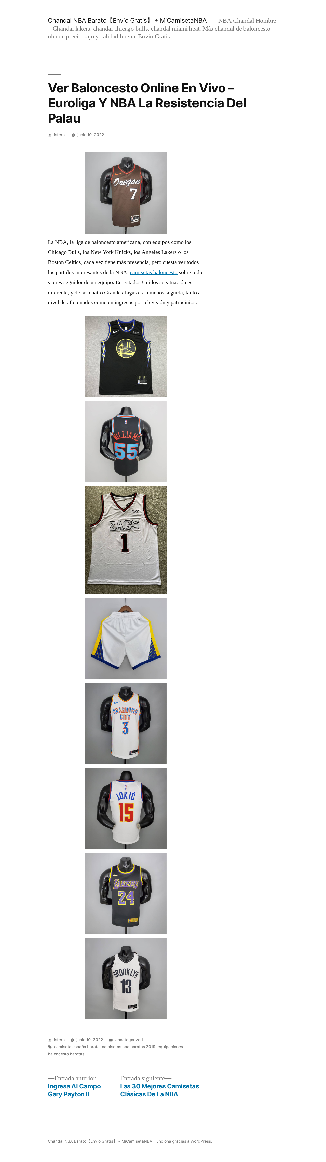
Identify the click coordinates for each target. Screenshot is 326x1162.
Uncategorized (129, 1039)
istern (59, 134)
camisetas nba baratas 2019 (128, 1046)
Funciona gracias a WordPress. (183, 1141)
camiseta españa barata (77, 1046)
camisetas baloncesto (154, 272)
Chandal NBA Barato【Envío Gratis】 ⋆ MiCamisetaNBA (127, 20)
